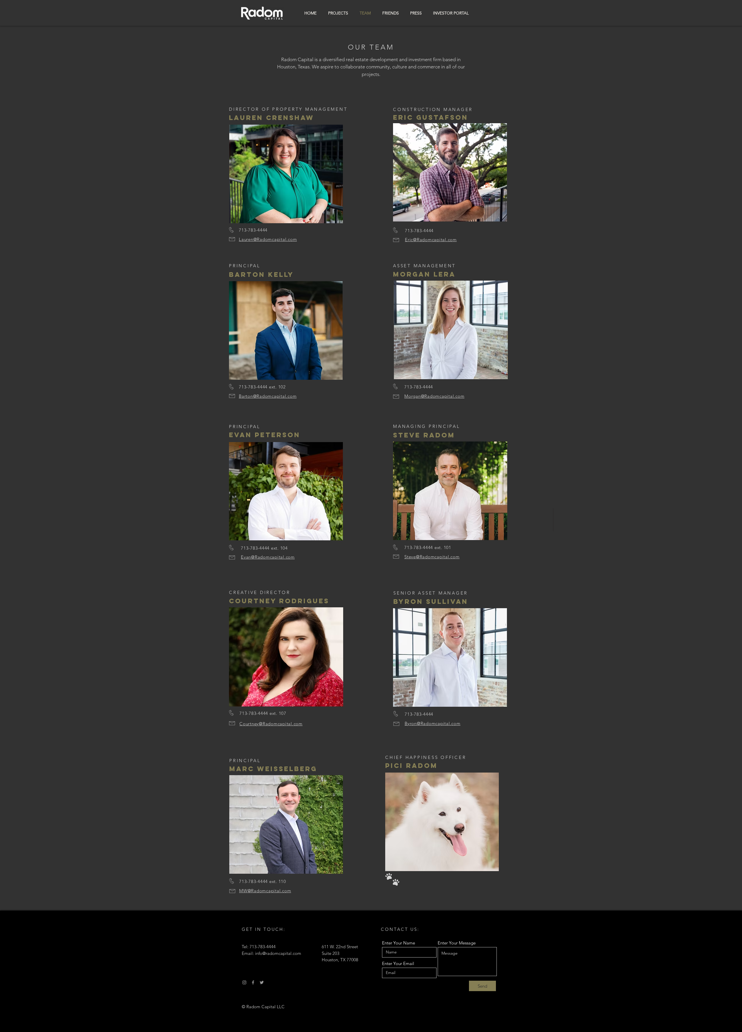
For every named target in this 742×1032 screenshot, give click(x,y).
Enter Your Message (457, 943)
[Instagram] (244, 982)
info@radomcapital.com (278, 953)
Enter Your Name (398, 943)
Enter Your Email (398, 963)
